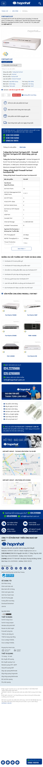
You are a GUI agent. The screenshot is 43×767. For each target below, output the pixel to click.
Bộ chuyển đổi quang (8, 659)
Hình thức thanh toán (8, 595)
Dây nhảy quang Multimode (10, 676)
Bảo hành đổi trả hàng (8, 589)
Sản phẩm (15, 11)
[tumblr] (30, 568)
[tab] (21, 261)
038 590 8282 (12, 137)
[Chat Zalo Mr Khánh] (17, 764)
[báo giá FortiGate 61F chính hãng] (22, 441)
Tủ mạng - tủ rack (7, 656)
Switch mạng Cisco (7, 620)
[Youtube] (12, 568)
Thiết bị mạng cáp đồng (9, 637)
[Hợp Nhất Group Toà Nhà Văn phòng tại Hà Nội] (21, 464)
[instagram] (17, 568)
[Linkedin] (22, 568)
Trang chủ (5, 11)
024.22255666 (12, 368)
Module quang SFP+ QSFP (9, 665)
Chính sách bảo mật (7, 586)
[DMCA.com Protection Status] (7, 614)
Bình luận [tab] (23, 147)
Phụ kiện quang (6, 682)
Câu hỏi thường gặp (7, 598)
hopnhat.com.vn (12, 551)
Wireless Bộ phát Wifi (8, 625)
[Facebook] (4, 568)
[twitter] (8, 568)
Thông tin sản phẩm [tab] (9, 147)
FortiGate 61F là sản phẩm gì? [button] (13, 261)
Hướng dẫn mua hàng (29, 95)
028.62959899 (12, 374)
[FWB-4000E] (32, 327)
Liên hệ (4, 606)
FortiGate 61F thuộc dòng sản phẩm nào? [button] (16, 265)
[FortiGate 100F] (32, 306)
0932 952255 (28, 556)
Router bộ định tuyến (8, 628)
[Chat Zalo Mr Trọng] (13, 764)
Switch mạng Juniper (8, 623)
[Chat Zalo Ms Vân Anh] (8, 764)
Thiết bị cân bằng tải (8, 634)
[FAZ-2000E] (11, 347)
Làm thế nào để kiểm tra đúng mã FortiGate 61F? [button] (19, 283)
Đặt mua (17, 95)
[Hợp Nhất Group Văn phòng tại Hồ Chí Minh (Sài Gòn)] (21, 493)
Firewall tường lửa (7, 631)
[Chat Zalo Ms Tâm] (3, 764)
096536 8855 (12, 140)
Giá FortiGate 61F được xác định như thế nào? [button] (18, 288)
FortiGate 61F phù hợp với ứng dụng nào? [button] (16, 274)
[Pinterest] (26, 568)
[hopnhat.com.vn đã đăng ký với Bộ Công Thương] (8, 575)
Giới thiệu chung (6, 583)
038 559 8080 (12, 135)
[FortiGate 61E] (32, 347)
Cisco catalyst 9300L (8, 643)
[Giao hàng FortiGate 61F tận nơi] (22, 392)
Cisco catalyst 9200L (8, 640)
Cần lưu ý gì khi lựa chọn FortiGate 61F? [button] (16, 279)
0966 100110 (28, 561)
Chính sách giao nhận (8, 592)
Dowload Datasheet (8, 603)
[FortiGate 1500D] (11, 306)
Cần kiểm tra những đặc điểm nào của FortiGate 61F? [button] (20, 270)
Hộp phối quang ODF (8, 668)
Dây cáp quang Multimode (9, 671)
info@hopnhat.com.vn (14, 379)
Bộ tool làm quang (7, 679)
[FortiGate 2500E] (11, 327)
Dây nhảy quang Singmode (10, 673)
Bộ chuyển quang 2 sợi (8, 662)
